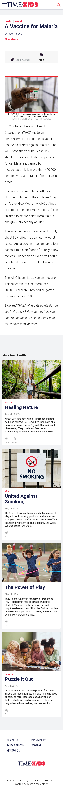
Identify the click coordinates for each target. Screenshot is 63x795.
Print (41, 59)
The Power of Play (25, 587)
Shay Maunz (11, 39)
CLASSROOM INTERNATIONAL (14, 751)
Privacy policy (38, 740)
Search (59, 4)
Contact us (12, 740)
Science (9, 674)
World (18, 21)
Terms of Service (15, 745)
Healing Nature (21, 407)
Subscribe (36, 745)
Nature (8, 402)
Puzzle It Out (19, 679)
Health (8, 21)
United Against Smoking (21, 499)
